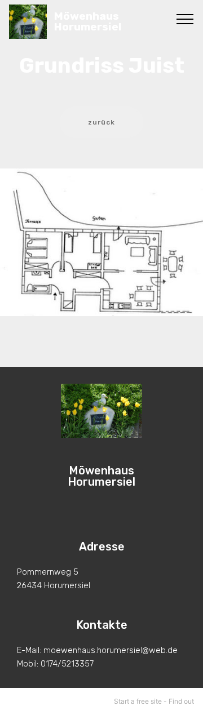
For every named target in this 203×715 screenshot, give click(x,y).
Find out (181, 701)
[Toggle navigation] (185, 19)
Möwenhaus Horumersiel (88, 21)
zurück (101, 122)
